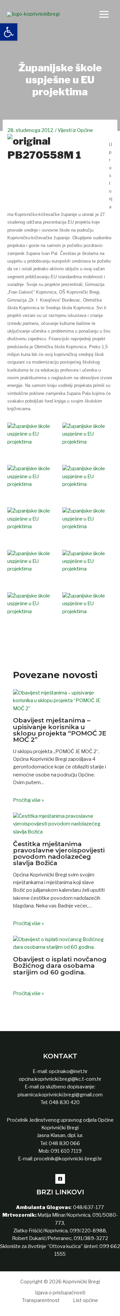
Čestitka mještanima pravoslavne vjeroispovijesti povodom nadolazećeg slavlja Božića (59, 853)
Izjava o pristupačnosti (60, 1293)
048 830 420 (64, 1102)
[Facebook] (60, 1179)
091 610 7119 (66, 1151)
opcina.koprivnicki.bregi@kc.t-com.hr (60, 1079)
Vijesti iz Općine (75, 130)
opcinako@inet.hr (68, 1071)
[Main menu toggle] (104, 14)
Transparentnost (41, 1300)
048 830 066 (64, 1143)
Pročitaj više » (28, 800)
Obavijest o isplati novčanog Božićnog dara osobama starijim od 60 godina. (60, 965)
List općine (85, 1300)
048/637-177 (88, 1207)
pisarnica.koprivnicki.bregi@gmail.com (60, 1095)
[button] (8, 32)
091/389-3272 (91, 1238)
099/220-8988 (88, 1231)
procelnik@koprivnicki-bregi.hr (68, 1159)
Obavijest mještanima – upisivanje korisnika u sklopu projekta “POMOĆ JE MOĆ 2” (59, 729)
